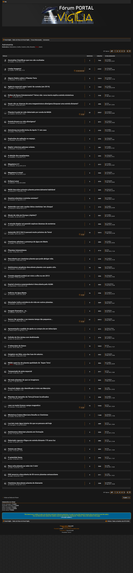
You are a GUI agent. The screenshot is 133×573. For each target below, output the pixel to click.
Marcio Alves (13, 330)
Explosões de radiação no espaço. (21, 139)
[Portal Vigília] (67, 15)
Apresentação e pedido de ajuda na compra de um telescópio (32, 329)
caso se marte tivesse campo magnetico (24, 405)
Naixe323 (12, 183)
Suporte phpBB (69, 530)
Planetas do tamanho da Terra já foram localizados (28, 397)
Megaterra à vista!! (15, 173)
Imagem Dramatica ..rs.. (17, 311)
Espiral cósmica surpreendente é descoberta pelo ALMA (30, 284)
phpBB (61, 528)
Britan (37, 47)
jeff (11, 97)
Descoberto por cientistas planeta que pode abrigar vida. (31, 259)
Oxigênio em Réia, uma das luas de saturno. (25, 354)
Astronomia (7, 44)
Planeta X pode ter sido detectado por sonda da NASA (29, 112)
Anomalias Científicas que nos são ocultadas (26, 60)
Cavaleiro (23, 47)
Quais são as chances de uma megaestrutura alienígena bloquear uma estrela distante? (43, 104)
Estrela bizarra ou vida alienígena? (22, 122)
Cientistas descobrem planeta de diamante (25, 483)
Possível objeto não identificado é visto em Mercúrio (29, 388)
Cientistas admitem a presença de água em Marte (28, 242)
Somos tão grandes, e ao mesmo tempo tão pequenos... (30, 319)
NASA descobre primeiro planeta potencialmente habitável (31, 190)
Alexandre (32, 47)
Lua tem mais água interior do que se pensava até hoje (30, 423)
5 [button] (124, 51)
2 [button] (117, 51)
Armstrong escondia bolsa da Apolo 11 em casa (27, 130)
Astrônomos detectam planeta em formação (25, 432)
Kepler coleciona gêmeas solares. (21, 147)
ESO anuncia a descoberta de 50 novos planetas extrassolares (33, 474)
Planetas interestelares (17, 250)
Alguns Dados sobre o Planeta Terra (22, 78)
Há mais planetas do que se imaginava (23, 380)
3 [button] (119, 51)
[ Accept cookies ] (66, 517)
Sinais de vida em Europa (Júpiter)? (22, 215)
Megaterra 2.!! (13, 164)
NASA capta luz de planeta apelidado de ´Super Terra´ (29, 363)
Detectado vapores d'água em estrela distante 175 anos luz (31, 440)
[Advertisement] (66, 32)
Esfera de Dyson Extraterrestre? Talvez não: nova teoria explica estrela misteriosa (41, 95)
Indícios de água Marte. (17, 293)
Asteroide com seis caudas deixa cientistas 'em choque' (30, 207)
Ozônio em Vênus (15, 449)
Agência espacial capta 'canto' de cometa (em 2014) (29, 87)
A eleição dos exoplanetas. (19, 156)
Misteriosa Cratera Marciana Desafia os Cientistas (28, 415)
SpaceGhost (13, 286)
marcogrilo (13, 425)
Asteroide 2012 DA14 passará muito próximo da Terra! (30, 232)
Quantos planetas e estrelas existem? (23, 198)
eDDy (28, 47)
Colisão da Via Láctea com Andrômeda (23, 337)
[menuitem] (5, 2)
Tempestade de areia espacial (20, 371)
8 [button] (127, 51)
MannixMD (70, 526)
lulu (108, 95)
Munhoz (109, 414)
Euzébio (19, 47)
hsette (40, 47)
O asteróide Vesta (15, 457)
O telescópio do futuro (17, 346)
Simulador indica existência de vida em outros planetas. (30, 302)
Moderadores (13, 47)
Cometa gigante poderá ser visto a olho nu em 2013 (29, 276)
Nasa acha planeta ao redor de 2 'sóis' (23, 466)
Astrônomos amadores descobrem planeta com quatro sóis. (32, 267)
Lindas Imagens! (14, 69)
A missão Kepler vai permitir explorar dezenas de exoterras (31, 224)
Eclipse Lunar (13, 181)
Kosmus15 (12, 191)
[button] (111, 51)
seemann (12, 407)
